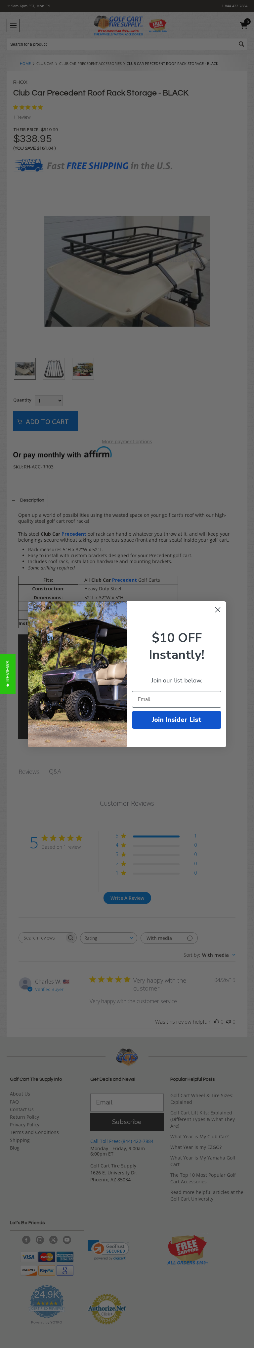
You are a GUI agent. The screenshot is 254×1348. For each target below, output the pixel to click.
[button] (8, 674)
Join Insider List (176, 719)
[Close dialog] (218, 610)
